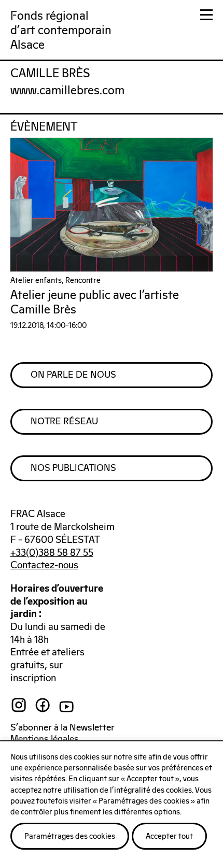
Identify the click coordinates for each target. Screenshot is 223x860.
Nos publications (73, 468)
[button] (206, 16)
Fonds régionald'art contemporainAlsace (61, 31)
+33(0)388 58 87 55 (51, 553)
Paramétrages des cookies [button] (69, 836)
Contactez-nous (44, 565)
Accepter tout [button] (169, 836)
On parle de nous (73, 375)
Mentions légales (44, 739)
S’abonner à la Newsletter (62, 728)
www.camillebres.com (67, 90)
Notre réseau (64, 421)
